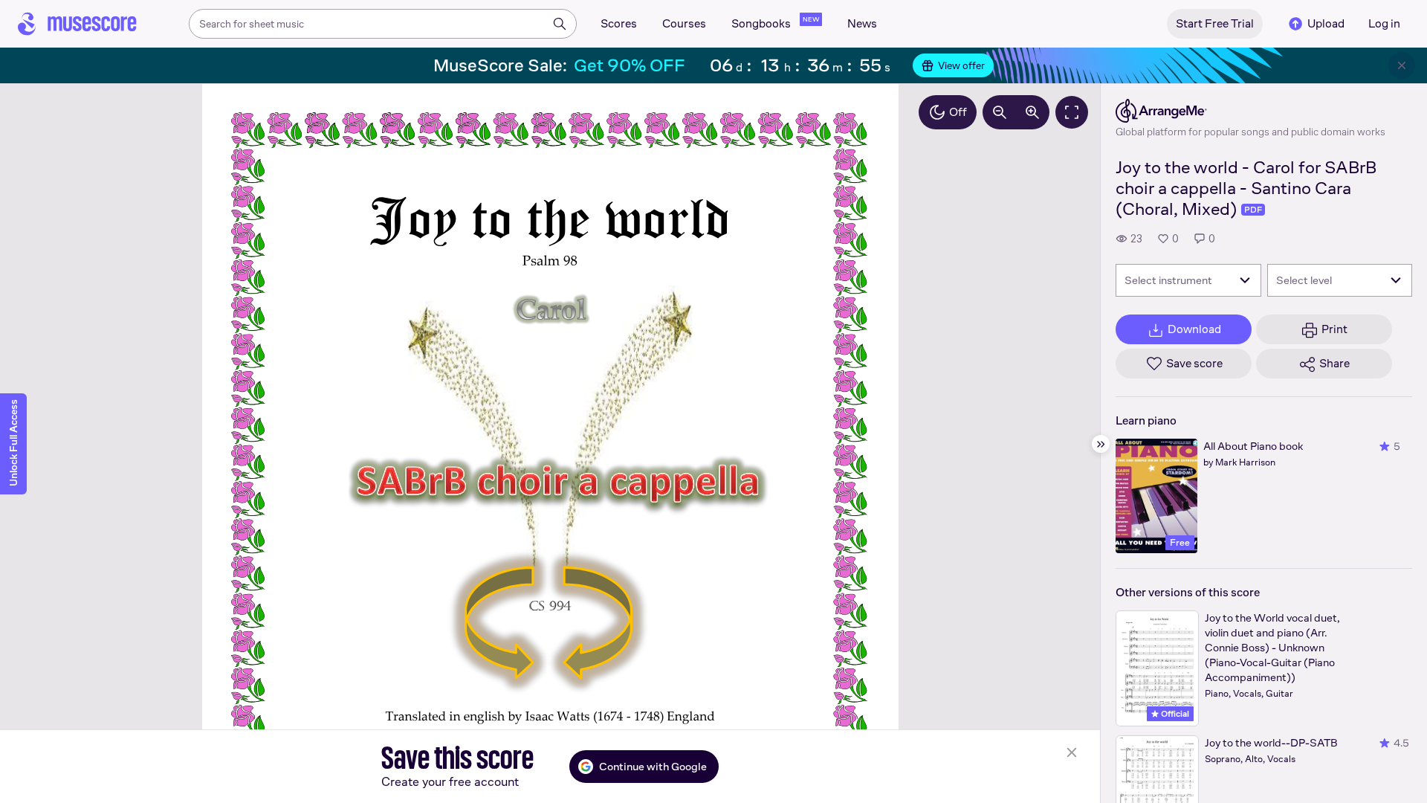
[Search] (559, 24)
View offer (961, 65)
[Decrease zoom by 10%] (999, 112)
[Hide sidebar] (1101, 444)
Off (958, 112)
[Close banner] (1401, 65)
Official (1174, 714)
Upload (1326, 23)
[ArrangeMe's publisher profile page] (1250, 111)
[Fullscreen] (1071, 112)
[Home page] (77, 24)
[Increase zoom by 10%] (1032, 112)
